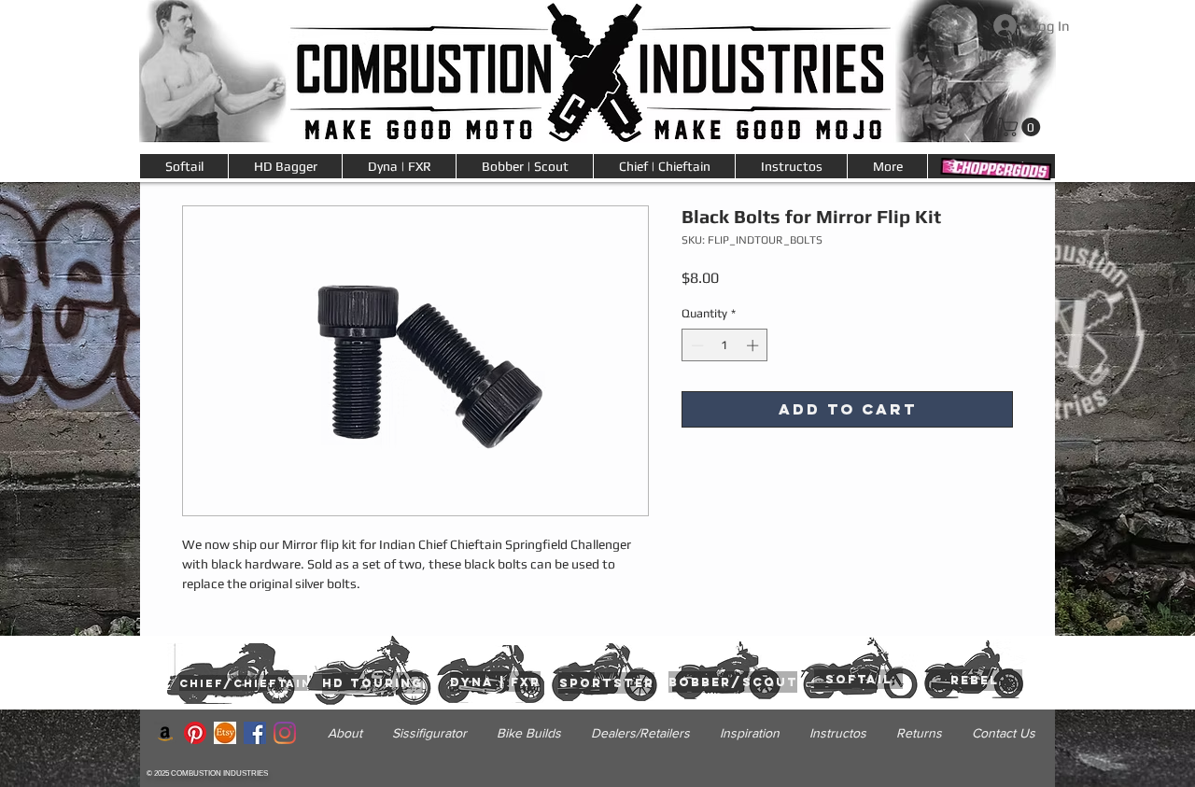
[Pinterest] (195, 733)
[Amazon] (165, 733)
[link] (1022, 127)
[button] (887, 166)
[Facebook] (255, 733)
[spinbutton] (725, 345)
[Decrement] (695, 345)
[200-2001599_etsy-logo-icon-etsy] (225, 733)
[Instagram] (285, 733)
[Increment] (754, 345)
